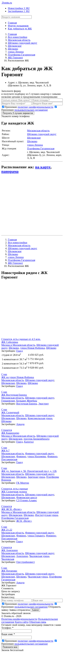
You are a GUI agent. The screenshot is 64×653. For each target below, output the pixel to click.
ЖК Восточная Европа (14, 394)
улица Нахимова (36, 456)
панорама (10, 171)
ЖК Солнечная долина (14, 491)
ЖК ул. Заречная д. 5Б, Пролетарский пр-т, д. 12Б (29, 471)
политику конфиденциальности (35, 107)
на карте (43, 167)
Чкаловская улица (39, 556)
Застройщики (19, 11)
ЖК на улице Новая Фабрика (17, 377)
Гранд (19, 350)
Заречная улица (36, 477)
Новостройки (19, 8)
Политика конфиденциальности (19, 619)
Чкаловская (7, 559)
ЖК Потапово (9, 570)
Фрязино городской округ (39, 453)
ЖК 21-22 (6, 529)
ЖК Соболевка (9, 342)
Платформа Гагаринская (40, 148)
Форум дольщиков (18, 25)
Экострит (43, 403)
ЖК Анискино (9, 550)
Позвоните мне (10, 647)
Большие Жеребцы (26, 400)
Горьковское (8, 400)
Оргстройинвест (25, 562)
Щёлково (51, 348)
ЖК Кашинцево (10, 433)
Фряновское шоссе (26, 497)
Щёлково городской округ (41, 134)
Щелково (32, 141)
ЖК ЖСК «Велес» (11, 509)
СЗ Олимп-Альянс (26, 500)
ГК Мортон (22, 482)
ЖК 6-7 (5, 450)
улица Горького (36, 535)
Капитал (29, 441)
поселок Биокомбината (36, 438)
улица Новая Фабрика (32, 348)
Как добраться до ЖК (20, 28)
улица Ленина (35, 145)
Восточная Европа (26, 403)
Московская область (38, 130)
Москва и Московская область (18, 345)
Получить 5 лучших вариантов (18, 113)
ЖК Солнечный (10, 412)
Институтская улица (46, 515)
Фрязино (21, 456)
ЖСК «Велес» (24, 521)
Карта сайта (21, 622)
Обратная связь (37, 622)
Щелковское (34, 137)
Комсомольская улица (40, 418)
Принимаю (29, 107)
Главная (12, 22)
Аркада (20, 424)
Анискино (22, 556)
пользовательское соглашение (31, 110)
